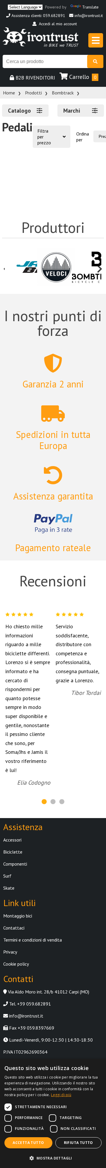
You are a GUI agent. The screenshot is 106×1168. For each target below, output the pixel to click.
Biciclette (12, 852)
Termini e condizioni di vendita (32, 940)
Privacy (10, 952)
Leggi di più (61, 1094)
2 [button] (53, 802)
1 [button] (44, 802)
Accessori (12, 840)
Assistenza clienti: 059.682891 (37, 15)
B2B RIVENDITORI (34, 78)
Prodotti (33, 93)
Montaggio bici (17, 916)
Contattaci (13, 928)
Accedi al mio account (57, 24)
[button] (53, 1158)
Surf (7, 876)
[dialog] (53, 1113)
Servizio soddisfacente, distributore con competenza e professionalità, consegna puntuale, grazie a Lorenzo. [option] (78, 660)
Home (9, 93)
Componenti (15, 864)
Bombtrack (63, 93)
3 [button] (62, 802)
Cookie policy (16, 964)
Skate (8, 888)
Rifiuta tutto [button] (78, 1142)
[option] (21, 267)
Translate (90, 6)
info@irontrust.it (88, 15)
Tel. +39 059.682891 (29, 1004)
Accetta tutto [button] (28, 1142)
